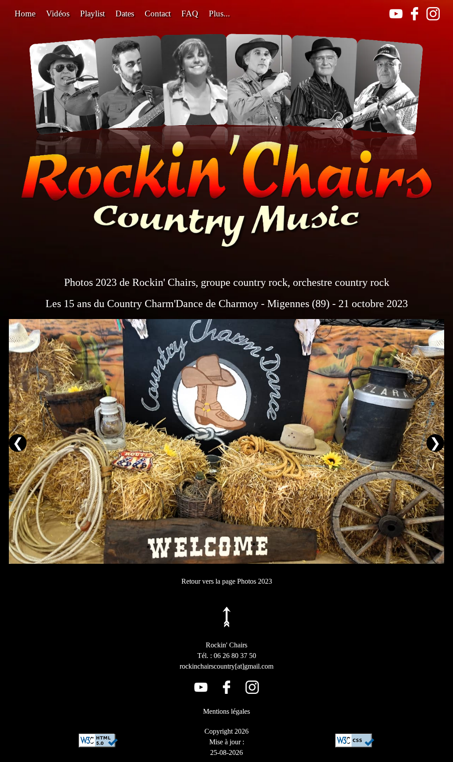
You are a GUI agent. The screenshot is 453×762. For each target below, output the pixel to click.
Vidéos (57, 13)
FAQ (189, 13)
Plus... (219, 13)
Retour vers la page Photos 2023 (226, 581)
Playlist (92, 13)
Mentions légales (226, 711)
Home (25, 13)
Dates (124, 13)
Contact (158, 13)
